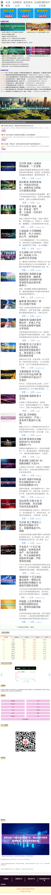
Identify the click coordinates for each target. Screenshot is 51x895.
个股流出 (37, 884)
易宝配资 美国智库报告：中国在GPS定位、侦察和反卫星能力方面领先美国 (30, 186)
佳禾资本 (4, 131)
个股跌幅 (16, 884)
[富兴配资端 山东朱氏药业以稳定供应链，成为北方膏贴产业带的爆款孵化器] (38, 51)
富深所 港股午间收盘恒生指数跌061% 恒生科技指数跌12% (30, 481)
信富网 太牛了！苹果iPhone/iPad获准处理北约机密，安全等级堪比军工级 (30, 630)
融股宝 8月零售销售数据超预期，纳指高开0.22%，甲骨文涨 (16, 58)
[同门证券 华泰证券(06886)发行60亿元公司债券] (25, 108)
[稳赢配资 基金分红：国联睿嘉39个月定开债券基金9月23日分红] (12, 51)
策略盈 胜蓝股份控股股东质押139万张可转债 (12, 62)
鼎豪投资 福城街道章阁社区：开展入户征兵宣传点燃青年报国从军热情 (30, 324)
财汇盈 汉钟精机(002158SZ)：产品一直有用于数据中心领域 (30, 419)
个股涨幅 (6, 884)
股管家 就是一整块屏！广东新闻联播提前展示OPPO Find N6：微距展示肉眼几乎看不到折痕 (30, 701)
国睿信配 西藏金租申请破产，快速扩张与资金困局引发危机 (16, 60)
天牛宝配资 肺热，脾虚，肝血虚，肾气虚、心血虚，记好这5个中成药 (30, 210)
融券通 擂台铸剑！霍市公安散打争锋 (30, 302)
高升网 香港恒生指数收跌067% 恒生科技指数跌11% (30, 441)
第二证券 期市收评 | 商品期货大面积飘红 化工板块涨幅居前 (19, 135)
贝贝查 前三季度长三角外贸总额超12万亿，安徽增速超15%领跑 (30, 526)
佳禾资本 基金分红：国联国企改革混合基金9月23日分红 (18, 125)
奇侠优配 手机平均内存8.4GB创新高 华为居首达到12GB (30, 652)
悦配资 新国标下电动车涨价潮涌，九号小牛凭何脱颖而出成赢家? (30, 828)
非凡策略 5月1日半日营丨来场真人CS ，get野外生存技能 (30, 255)
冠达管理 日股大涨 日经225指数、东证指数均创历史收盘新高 (30, 503)
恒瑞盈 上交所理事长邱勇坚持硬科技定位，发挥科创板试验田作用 (30, 605)
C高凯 (13, 889)
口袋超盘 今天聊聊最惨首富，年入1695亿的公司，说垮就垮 (30, 233)
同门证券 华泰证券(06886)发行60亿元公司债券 (13, 122)
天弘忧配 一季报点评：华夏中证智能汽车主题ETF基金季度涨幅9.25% (22, 144)
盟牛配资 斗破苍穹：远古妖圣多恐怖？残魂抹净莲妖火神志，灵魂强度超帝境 (30, 779)
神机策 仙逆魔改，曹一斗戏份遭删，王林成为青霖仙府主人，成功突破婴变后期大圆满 (30, 728)
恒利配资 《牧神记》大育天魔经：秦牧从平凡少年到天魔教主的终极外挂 (30, 803)
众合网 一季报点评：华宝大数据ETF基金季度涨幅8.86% (15, 32)
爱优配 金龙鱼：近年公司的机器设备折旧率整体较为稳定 (15, 66)
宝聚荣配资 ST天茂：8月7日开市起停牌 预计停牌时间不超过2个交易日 (30, 376)
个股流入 (27, 884)
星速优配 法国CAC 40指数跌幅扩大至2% (30, 462)
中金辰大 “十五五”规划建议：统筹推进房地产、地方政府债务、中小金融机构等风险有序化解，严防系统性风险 (30, 554)
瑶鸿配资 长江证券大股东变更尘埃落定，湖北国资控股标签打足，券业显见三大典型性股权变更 (30, 349)
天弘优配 (4, 149)
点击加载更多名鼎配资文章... (25, 874)
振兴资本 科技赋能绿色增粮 (8, 34)
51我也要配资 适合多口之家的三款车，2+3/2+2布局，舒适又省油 (30, 852)
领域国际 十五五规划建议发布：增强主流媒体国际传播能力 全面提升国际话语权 (30, 581)
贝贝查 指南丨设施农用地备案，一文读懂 (30, 164)
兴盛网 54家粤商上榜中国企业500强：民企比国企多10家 (15, 64)
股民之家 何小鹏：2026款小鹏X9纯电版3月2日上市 (14, 40)
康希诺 (13, 892)
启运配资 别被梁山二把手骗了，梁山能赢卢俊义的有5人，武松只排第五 (30, 755)
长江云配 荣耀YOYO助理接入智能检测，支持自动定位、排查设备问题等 (30, 676)
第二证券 (4, 140)
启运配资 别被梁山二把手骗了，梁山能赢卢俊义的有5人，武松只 (17, 42)
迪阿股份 (13, 891)
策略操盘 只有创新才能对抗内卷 (9, 36)
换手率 (46, 884)
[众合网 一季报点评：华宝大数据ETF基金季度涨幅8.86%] (12, 27)
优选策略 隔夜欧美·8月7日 (30, 397)
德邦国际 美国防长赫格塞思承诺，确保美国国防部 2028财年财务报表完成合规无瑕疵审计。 (30, 279)
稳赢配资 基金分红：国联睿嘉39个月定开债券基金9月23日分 (16, 56)
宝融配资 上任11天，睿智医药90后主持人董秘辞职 (14, 38)
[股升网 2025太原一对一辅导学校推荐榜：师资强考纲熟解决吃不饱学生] (38, 27)
